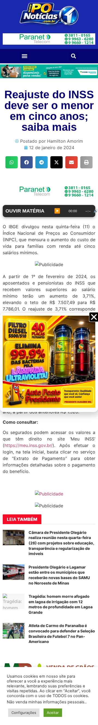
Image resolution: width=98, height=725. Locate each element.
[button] (24, 56)
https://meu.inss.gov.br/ (28, 445)
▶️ (57, 211)
